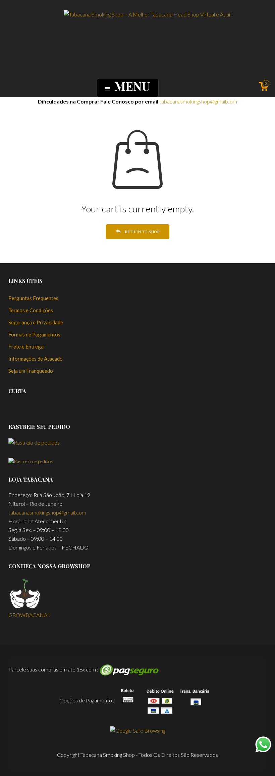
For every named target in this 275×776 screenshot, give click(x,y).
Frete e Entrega (26, 346)
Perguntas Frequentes (33, 298)
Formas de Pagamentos (34, 334)
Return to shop (141, 231)
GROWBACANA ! (29, 615)
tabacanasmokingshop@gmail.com (198, 101)
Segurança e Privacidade (35, 322)
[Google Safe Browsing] (137, 730)
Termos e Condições (30, 310)
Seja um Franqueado (30, 371)
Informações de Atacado (35, 359)
